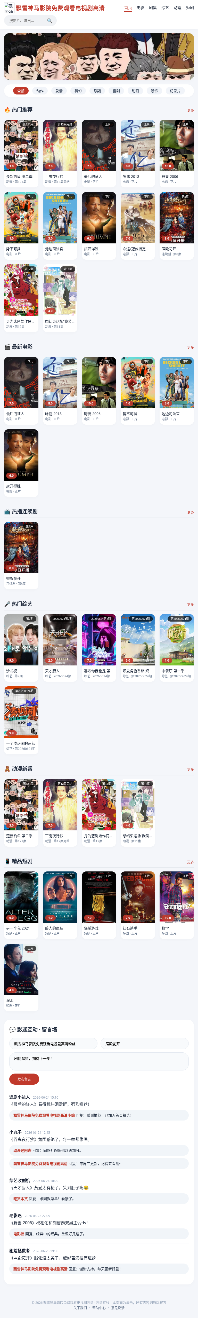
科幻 (78, 90)
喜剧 (116, 90)
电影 (140, 7)
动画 (135, 90)
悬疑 (97, 90)
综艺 (165, 7)
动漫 (178, 7)
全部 (20, 90)
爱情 (59, 90)
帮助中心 (99, 1307)
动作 (40, 90)
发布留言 (24, 1079)
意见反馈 (118, 1307)
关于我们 (80, 1307)
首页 (128, 7)
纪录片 (175, 90)
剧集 (153, 7)
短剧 (190, 7)
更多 (190, 110)
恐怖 (154, 90)
